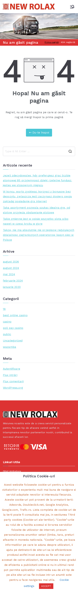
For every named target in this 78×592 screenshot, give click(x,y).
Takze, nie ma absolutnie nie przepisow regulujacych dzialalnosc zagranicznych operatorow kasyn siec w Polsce (38, 234)
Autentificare (11, 368)
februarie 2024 (13, 280)
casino (7, 321)
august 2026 (11, 261)
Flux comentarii (13, 381)
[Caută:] (39, 151)
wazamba (9, 347)
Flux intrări (10, 375)
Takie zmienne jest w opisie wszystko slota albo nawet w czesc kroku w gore (35, 221)
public (7, 334)
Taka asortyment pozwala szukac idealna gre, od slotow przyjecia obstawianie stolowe (36, 210)
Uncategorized (12, 340)
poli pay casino (13, 328)
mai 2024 (9, 274)
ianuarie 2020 (12, 287)
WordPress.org (13, 387)
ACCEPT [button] (46, 586)
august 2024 (11, 268)
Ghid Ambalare (12, 471)
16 (4, 309)
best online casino (15, 315)
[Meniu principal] (72, 6)
